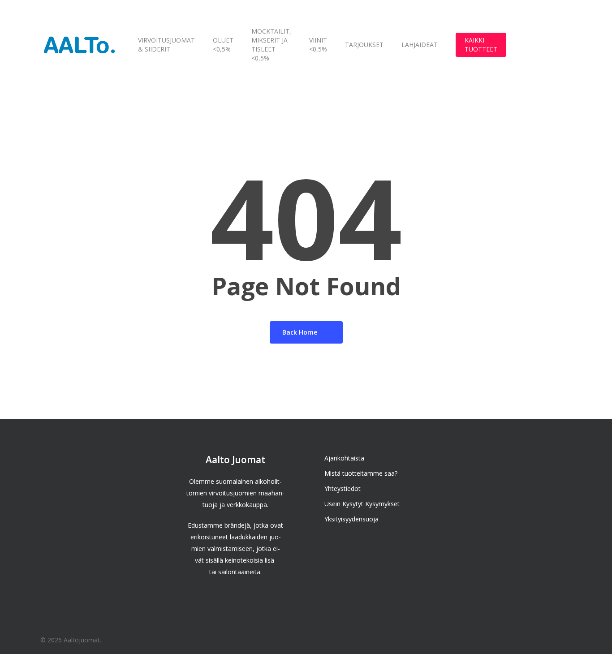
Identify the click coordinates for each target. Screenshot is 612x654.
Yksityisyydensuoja (351, 519)
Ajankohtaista (344, 458)
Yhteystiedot (342, 488)
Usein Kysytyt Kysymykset (362, 503)
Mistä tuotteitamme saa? (360, 473)
